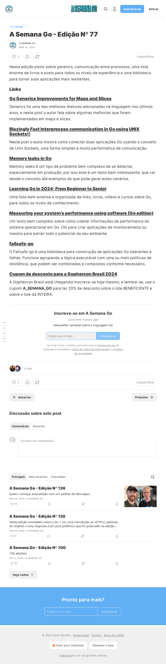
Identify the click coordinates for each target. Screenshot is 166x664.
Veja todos (21, 575)
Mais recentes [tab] (38, 477)
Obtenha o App (103, 645)
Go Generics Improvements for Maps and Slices (60, 98)
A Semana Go (27, 43)
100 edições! (18, 553)
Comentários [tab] (20, 426)
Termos (96, 635)
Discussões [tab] (58, 477)
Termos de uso (106, 345)
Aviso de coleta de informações (91, 349)
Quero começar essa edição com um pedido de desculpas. (49, 494)
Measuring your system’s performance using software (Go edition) (81, 213)
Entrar (154, 9)
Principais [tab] (18, 477)
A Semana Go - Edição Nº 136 (37, 488)
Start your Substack (70, 645)
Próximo (141, 397)
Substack (66, 655)
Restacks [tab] (39, 426)
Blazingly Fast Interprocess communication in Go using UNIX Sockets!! (74, 131)
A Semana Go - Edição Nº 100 (37, 547)
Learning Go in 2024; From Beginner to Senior (57, 188)
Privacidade (81, 635)
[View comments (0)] (27, 57)
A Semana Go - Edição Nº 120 (37, 516)
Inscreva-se (132, 9)
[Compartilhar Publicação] (115, 9)
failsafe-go (21, 243)
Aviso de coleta (114, 635)
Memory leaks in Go (30, 158)
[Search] (106, 9)
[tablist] (28, 426)
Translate (18, 26)
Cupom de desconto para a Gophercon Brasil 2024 (63, 274)
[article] (83, 496)
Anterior (24, 397)
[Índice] (4, 332)
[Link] (3, 89)
